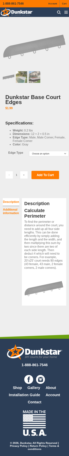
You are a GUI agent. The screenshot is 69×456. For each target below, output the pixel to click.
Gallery (33, 388)
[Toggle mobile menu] (66, 12)
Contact (34, 402)
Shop (17, 388)
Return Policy (38, 445)
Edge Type (15, 152)
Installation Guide (24, 395)
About (51, 388)
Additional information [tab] (11, 211)
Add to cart (45, 175)
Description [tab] (11, 201)
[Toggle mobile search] (59, 12)
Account (53, 395)
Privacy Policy (19, 445)
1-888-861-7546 (13, 3)
